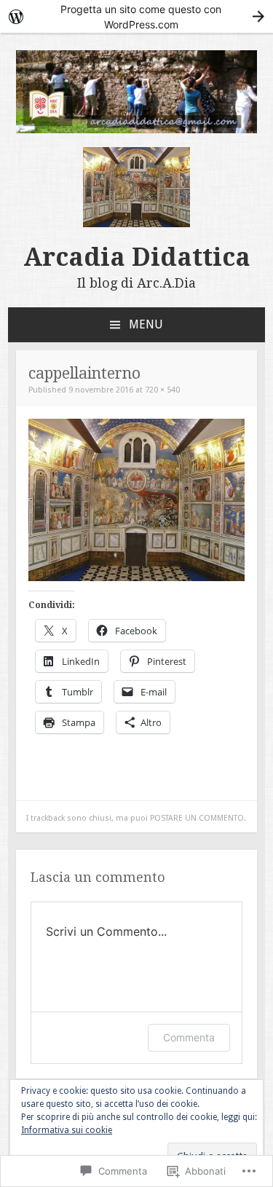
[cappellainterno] (136, 577)
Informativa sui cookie (66, 1130)
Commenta (189, 1037)
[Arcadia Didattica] (137, 130)
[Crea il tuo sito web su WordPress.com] (136, 16)
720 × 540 (162, 390)
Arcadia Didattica (136, 257)
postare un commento (197, 818)
